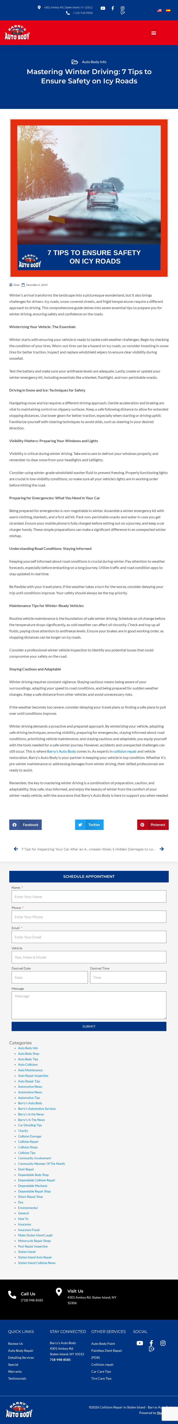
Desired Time (99, 968)
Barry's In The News (31, 1120)
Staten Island (26, 1252)
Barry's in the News (31, 1114)
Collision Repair (28, 1141)
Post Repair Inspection (33, 1246)
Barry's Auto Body (30, 1103)
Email (16, 928)
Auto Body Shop (28, 1053)
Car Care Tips (101, 1371)
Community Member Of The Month (41, 1164)
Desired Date (21, 968)
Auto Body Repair (21, 1350)
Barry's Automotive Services (37, 1108)
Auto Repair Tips (29, 1081)
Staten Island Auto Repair (35, 1257)
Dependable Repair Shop (34, 1191)
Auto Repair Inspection (33, 1076)
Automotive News (30, 1086)
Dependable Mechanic (33, 1186)
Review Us (15, 1344)
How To (23, 1219)
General (23, 1213)
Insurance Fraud (28, 1230)
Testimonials (17, 1378)
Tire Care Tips (101, 1378)
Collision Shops (28, 1147)
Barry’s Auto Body (62, 751)
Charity (23, 1131)
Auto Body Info (94, 61)
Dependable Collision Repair (36, 1180)
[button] (153, 32)
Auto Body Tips (28, 1059)
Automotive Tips (29, 1098)
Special (13, 1364)
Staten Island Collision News (37, 1263)
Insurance (24, 1224)
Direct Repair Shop (30, 1197)
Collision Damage (29, 1136)
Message (18, 988)
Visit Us (75, 1291)
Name (16, 887)
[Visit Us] (59, 1292)
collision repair (125, 751)
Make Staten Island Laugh (35, 1235)
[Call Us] (12, 1294)
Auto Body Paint (103, 1344)
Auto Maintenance (30, 1070)
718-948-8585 (60, 1360)
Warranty (15, 1371)
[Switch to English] (159, 10)
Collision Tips (26, 1153)
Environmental (28, 1208)
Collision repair (102, 1364)
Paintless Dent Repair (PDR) (106, 1354)
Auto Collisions (28, 1064)
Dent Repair (26, 1169)
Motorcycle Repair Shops (34, 1241)
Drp (20, 1202)
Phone (17, 908)
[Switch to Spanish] (168, 10)
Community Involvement (34, 1158)
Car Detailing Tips (30, 1125)
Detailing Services (21, 1357)
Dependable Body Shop (33, 1175)
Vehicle (17, 948)
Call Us (28, 1294)
